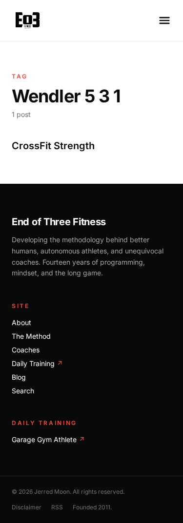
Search (23, 391)
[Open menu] (164, 20)
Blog (19, 377)
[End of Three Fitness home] (27, 20)
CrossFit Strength (53, 146)
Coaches (26, 350)
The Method (31, 336)
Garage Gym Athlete (48, 439)
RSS (57, 507)
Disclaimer (26, 507)
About (21, 322)
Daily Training (37, 363)
